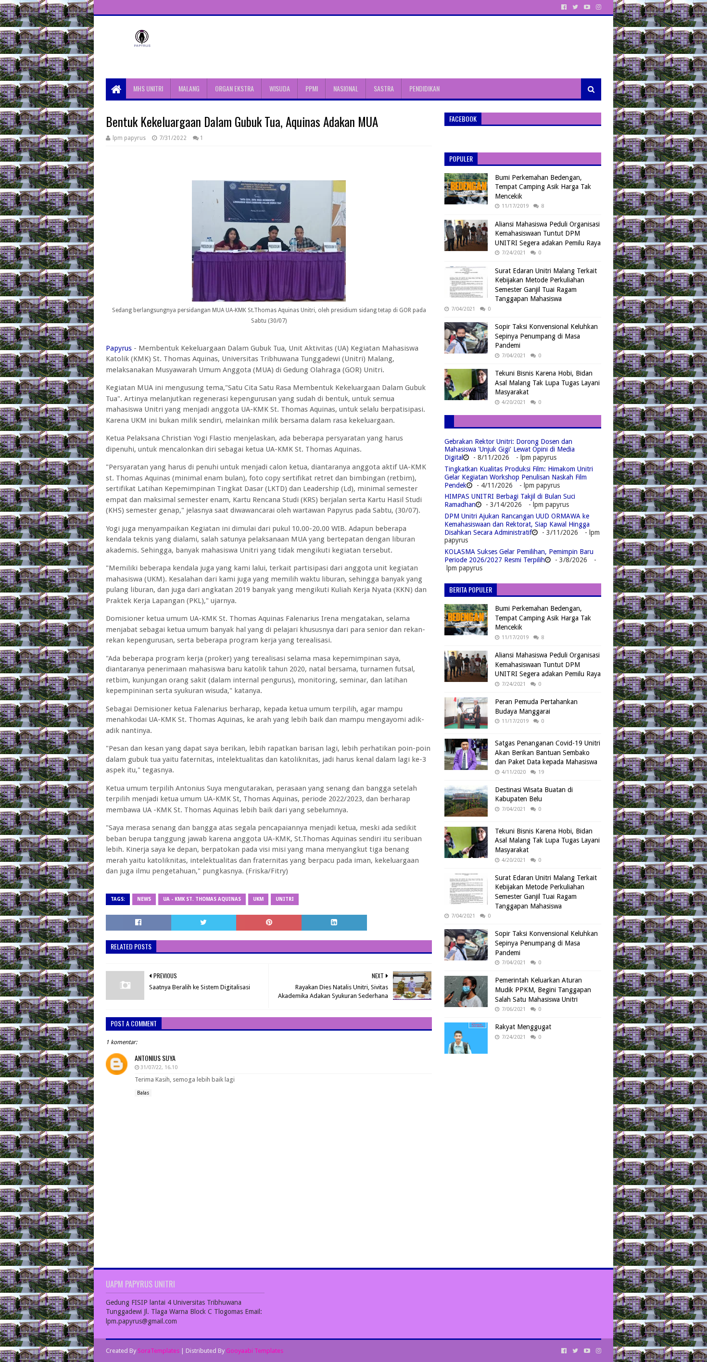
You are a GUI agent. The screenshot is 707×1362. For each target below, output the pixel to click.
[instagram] (597, 7)
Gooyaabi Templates (254, 1350)
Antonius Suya (155, 1058)
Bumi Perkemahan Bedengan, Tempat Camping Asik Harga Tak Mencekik (543, 187)
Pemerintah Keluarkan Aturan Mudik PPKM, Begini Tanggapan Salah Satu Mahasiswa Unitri (543, 989)
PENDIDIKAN (424, 88)
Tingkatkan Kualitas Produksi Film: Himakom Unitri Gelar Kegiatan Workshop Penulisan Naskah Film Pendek (518, 477)
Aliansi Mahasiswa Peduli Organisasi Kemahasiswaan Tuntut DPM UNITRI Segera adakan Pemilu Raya (548, 233)
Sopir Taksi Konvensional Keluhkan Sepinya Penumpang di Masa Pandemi (546, 336)
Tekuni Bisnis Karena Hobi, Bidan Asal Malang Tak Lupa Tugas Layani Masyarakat (547, 382)
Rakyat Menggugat (523, 1027)
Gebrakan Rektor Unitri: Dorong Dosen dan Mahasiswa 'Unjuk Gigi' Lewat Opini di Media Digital (509, 450)
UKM (258, 899)
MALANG (189, 88)
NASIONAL (345, 88)
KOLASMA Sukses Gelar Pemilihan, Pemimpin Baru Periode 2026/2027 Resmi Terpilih (518, 556)
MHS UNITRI (148, 88)
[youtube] (587, 7)
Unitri (285, 899)
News (144, 899)
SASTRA (384, 88)
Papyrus (119, 348)
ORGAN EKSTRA (234, 88)
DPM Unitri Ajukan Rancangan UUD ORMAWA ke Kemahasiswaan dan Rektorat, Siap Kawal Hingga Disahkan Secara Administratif (517, 524)
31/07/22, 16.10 (158, 1067)
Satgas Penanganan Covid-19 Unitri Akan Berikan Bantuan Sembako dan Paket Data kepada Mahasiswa (547, 752)
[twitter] (575, 7)
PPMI (311, 88)
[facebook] (563, 7)
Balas (143, 1093)
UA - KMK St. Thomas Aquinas (202, 899)
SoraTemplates (158, 1350)
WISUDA (279, 88)
